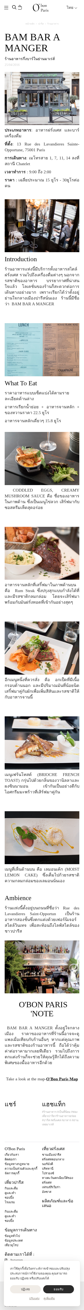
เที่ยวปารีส (14, 1182)
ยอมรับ (58, 1289)
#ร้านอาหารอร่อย (65, 1116)
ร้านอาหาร (53, 24)
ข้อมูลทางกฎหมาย (17, 1164)
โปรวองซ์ (48, 1173)
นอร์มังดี (47, 1164)
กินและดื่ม (11, 1188)
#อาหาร (66, 1120)
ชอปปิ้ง (9, 1197)
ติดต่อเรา (10, 1159)
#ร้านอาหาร (49, 1112)
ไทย (70, 8)
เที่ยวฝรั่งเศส (53, 1148)
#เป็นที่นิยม (63, 1112)
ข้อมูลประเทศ (14, 1240)
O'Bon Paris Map (62, 1079)
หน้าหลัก (30, 24)
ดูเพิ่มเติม (49, 1298)
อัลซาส (46, 1192)
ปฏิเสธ (25, 1289)
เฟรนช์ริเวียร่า (51, 1187)
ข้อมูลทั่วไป (12, 1236)
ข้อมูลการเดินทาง (21, 1230)
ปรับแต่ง (34, 1298)
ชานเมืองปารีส (51, 1154)
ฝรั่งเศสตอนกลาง (53, 1159)
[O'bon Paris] (40, 7)
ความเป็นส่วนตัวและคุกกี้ (21, 1168)
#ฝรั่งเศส (56, 1120)
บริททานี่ (47, 1168)
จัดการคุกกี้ (12, 1173)
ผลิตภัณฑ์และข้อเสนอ (57, 1203)
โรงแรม (10, 1202)
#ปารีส (46, 1120)
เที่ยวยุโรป (11, 1245)
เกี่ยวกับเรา (12, 1154)
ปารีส (41, 24)
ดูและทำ (10, 1193)
